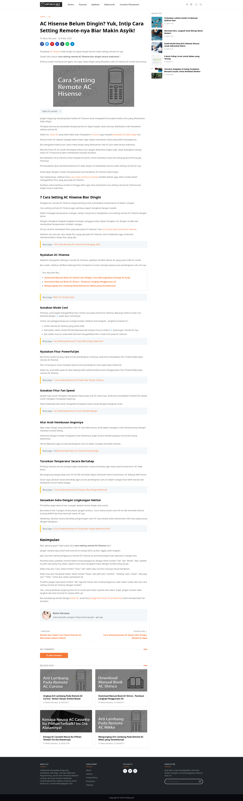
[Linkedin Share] (57, 44)
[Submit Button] (200, 781)
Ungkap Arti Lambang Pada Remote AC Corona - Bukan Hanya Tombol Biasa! (63, 697)
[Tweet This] (47, 44)
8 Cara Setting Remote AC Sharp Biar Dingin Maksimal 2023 (81, 528)
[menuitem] (70, 4)
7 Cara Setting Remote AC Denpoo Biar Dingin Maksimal (80, 489)
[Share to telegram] (72, 44)
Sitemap (89, 785)
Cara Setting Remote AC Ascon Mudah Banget (75, 411)
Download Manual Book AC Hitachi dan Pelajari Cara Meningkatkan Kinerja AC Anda (87, 277)
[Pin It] (52, 44)
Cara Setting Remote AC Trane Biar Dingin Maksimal (78, 341)
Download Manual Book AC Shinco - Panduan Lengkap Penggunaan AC (80, 281)
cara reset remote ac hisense (84, 177)
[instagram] (191, 4)
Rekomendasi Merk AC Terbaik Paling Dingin (77, 450)
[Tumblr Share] (62, 44)
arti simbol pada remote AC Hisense (119, 229)
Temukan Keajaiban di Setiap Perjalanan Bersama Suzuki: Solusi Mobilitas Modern (182, 70)
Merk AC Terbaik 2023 (63, 297)
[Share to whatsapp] (67, 44)
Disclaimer (90, 781)
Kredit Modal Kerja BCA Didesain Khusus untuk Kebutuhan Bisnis (181, 44)
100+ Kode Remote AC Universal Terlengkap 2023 (76, 244)
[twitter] (130, 771)
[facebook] (187, 4)
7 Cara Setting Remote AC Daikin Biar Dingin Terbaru (78, 380)
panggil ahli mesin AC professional (106, 598)
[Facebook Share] (42, 44)
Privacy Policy (91, 777)
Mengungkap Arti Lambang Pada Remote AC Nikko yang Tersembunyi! (80, 285)
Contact (89, 774)
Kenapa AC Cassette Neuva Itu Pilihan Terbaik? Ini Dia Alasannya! (62, 738)
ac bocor (95, 134)
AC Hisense (55, 51)
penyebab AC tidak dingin (125, 134)
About (88, 770)
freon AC (54, 134)
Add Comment (55, 655)
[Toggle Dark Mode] (196, 4)
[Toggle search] (200, 4)
